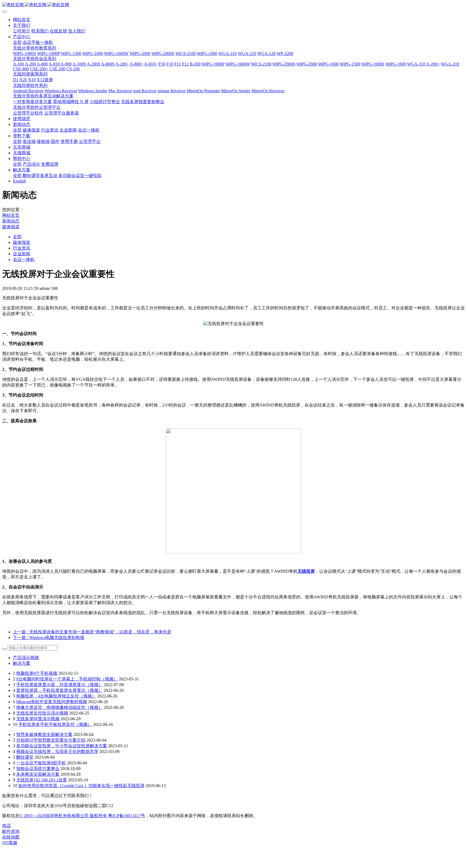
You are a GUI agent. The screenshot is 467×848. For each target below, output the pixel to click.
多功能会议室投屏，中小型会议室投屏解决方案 (61, 746)
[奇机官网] (233, 5)
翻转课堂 (25, 757)
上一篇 (92, 632)
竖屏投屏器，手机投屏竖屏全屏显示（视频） (59, 690)
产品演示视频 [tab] (26, 657)
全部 (17, 42)
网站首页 (21, 19)
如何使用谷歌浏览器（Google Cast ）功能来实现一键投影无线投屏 (81, 785)
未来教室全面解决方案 (37, 774)
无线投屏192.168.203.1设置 (41, 780)
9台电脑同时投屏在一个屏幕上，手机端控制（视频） (67, 679)
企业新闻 (21, 253)
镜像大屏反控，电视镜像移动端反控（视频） (59, 707)
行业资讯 (21, 248)
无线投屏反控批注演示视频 (42, 713)
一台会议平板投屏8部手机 (41, 763)
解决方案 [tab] (21, 663)
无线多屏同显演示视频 (37, 718)
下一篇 (48, 637)
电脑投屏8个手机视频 (36, 673)
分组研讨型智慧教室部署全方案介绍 (50, 740)
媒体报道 (10, 226)
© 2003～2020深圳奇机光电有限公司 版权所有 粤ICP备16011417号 (82, 815)
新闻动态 (10, 221)
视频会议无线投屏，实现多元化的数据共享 (57, 751)
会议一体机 (24, 259)
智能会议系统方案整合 (37, 768)
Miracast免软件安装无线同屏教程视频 (51, 701)
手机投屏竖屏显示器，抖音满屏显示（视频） (59, 684)
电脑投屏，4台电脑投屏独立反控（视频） (56, 696)
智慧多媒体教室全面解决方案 (44, 734)
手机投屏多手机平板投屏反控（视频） (55, 724)
